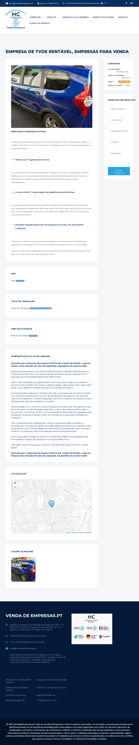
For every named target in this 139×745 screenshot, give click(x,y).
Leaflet (68, 532)
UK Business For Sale (47, 700)
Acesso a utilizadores (49, 3)
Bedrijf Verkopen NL (46, 695)
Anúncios (123, 17)
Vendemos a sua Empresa (75, 17)
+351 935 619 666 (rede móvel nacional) (82, 3)
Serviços (52, 17)
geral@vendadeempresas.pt (21, 3)
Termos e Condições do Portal (51, 687)
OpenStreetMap (78, 532)
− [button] (15, 487)
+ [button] (15, 483)
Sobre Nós (35, 17)
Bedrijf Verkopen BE (15, 700)
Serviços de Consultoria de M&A (52, 680)
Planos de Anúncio (40, 23)
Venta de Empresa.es (16, 695)
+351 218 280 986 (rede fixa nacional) (27, 642)
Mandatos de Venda (103, 17)
